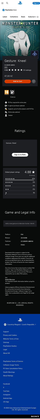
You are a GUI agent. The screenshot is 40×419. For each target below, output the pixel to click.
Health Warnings (10, 279)
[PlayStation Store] (10, 10)
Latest (5, 17)
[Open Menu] (2, 3)
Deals (23, 17)
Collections (14, 17)
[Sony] (35, 418)
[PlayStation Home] (20, 3)
